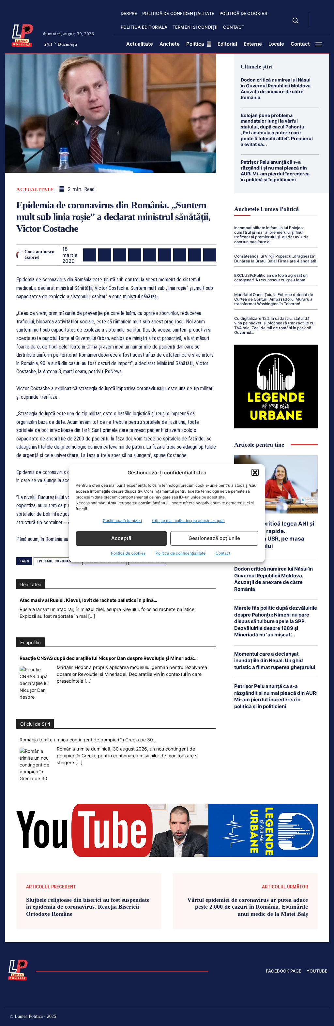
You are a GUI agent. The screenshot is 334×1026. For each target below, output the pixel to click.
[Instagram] (253, 1017)
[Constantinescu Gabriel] (17, 255)
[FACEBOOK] (319, 16)
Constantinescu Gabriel (39, 254)
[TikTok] (267, 1017)
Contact (223, 553)
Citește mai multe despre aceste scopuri (188, 520)
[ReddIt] (164, 254)
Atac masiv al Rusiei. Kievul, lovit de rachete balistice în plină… (88, 600)
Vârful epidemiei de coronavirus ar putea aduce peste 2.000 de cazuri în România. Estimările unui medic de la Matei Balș (247, 907)
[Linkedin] (149, 254)
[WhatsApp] (134, 254)
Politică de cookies (128, 553)
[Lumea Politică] (22, 34)
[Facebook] (89, 254)
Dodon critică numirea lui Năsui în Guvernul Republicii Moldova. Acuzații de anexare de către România (276, 88)
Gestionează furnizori (122, 520)
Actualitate (35, 189)
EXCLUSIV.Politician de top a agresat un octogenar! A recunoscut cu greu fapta (271, 277)
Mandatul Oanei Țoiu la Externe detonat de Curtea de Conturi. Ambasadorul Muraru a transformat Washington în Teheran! (273, 299)
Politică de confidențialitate (180, 553)
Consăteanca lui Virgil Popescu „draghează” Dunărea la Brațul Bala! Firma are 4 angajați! (275, 258)
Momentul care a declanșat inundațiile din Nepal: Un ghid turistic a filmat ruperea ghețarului (274, 660)
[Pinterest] (119, 254)
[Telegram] (194, 254)
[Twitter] (104, 254)
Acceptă (121, 538)
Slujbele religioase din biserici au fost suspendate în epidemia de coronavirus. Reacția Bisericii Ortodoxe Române (87, 907)
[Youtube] (322, 1017)
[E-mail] (179, 254)
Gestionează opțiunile (214, 538)
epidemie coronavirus (58, 561)
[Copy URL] (209, 254)
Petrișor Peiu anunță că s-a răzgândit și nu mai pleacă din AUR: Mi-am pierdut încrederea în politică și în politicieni (275, 170)
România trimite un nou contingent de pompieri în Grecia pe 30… (88, 739)
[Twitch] (280, 1017)
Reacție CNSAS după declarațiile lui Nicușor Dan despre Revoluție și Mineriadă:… (109, 658)
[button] (255, 472)
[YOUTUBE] (319, 24)
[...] (91, 616)
